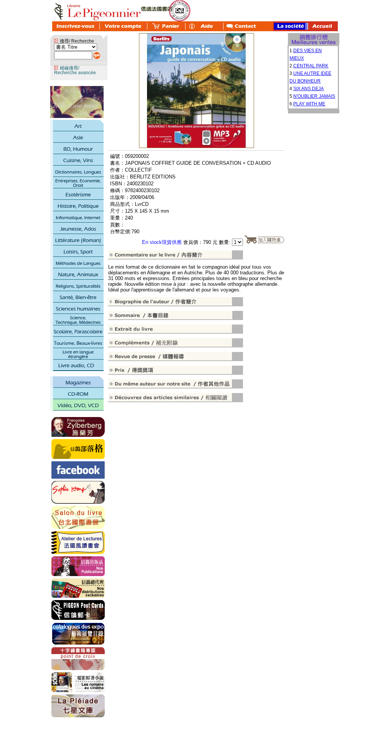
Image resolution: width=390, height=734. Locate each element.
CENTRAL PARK (310, 65)
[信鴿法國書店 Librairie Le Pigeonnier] (78, 477)
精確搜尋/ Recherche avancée (75, 70)
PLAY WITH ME (309, 104)
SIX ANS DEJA (308, 88)
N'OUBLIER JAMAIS (314, 96)
